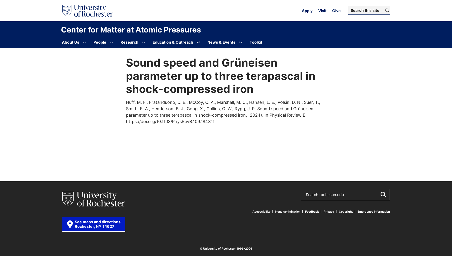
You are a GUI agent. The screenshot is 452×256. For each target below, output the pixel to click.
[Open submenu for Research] (143, 42)
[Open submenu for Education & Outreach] (198, 42)
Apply (307, 10)
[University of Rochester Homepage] (87, 10)
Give (336, 10)
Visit (322, 10)
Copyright (346, 212)
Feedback (312, 212)
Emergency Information (374, 212)
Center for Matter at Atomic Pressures (131, 29)
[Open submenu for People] (111, 42)
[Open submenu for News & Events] (240, 42)
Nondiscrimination (287, 212)
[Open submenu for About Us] (84, 42)
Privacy (329, 212)
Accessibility (261, 212)
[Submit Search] (383, 194)
